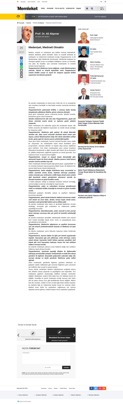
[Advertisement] (52, 88)
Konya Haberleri (23, 395)
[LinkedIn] (21, 64)
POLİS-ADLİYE (59, 8)
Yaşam (78, 8)
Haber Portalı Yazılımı (25, 401)
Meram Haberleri (76, 395)
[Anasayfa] (18, 1)
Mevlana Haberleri (94, 395)
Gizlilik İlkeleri (63, 388)
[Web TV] (101, 1)
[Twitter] (21, 61)
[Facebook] (21, 58)
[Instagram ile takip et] (100, 388)
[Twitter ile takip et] (96, 388)
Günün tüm (100, 16)
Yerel (43, 8)
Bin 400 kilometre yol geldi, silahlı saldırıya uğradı (52, 16)
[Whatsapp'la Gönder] (21, 67)
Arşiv (38, 1)
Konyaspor (70, 8)
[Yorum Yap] (21, 76)
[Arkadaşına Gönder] (21, 70)
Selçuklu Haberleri (41, 395)
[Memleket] (27, 8)
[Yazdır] (21, 73)
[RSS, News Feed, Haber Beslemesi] (104, 388)
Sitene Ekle (44, 1)
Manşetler (23, 1)
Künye (50, 388)
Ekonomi (50, 8)
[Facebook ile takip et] (91, 388)
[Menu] (87, 8)
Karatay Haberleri (59, 395)
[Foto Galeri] (105, 1)
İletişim (56, 388)
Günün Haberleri (31, 1)
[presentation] (23, 17)
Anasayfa (43, 388)
